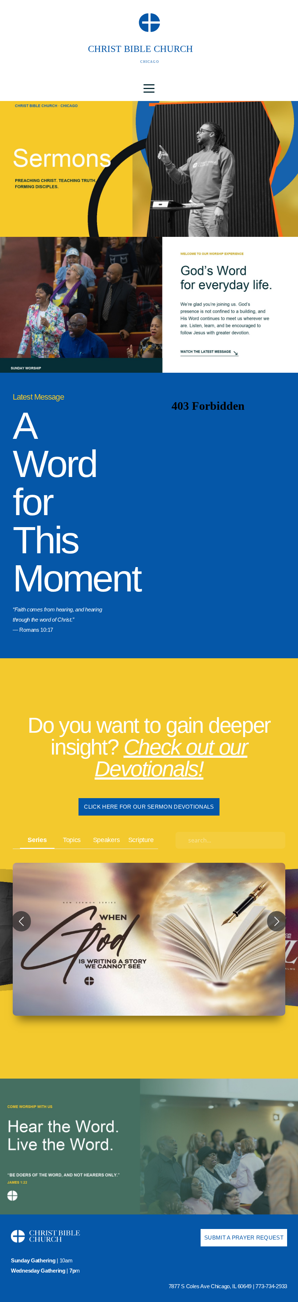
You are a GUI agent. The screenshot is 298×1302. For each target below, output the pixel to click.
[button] (21, 921)
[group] (149, 939)
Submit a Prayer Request (243, 1237)
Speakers (106, 840)
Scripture (140, 840)
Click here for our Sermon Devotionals (149, 807)
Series (37, 840)
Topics (72, 840)
